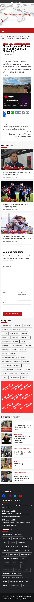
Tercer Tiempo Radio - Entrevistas (12, 369)
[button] (3, 30)
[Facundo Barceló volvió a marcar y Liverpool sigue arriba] (17, 191)
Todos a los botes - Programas (18, 373)
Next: (20, 134)
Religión (12, 353)
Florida (5, 199)
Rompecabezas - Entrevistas (10, 357)
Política (4, 353)
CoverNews (16, 599)
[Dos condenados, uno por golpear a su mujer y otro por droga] (6, 426)
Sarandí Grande (7, 361)
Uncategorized (14, 377)
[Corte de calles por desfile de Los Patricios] (6, 451)
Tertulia (27, 369)
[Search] (31, 30)
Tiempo (4, 373)
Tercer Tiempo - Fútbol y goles (21, 43)
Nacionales (5, 349)
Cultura (4, 333)
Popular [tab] (16, 417)
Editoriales (5, 337)
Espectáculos (6, 341)
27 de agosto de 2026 (9, 177)
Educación (15, 337)
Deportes (5, 43)
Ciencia (24, 329)
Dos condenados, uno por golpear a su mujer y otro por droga (22, 427)
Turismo (4, 377)
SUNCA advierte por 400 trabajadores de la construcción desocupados (16, 515)
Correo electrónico (22, 293)
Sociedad (20, 167)
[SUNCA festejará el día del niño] (6, 463)
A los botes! (17, 325)
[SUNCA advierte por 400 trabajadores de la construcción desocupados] (6, 438)
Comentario (7, 266)
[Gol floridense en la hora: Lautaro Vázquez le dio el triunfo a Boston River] (17, 223)
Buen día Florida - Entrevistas (11, 329)
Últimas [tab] (6, 417)
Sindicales (17, 361)
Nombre (5, 292)
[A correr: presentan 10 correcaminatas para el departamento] (17, 159)
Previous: (15, 126)
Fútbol (11, 43)
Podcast (14, 349)
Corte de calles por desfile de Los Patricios (16, 523)
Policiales (23, 349)
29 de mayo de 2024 (9, 54)
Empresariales (25, 337)
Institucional (6, 345)
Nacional (28, 345)
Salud (23, 357)
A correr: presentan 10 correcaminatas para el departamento (21, 478)
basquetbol (27, 325)
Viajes (23, 377)
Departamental (6, 167)
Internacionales (18, 345)
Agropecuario (6, 325)
